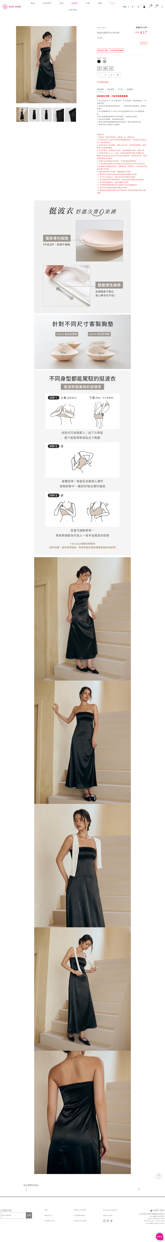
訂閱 (29, 1215)
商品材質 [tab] (110, 89)
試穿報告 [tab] (129, 89)
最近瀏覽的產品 (31, 1185)
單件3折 (143, 43)
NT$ (125, 7)
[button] (73, 114)
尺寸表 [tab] (120, 89)
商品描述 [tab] (100, 89)
